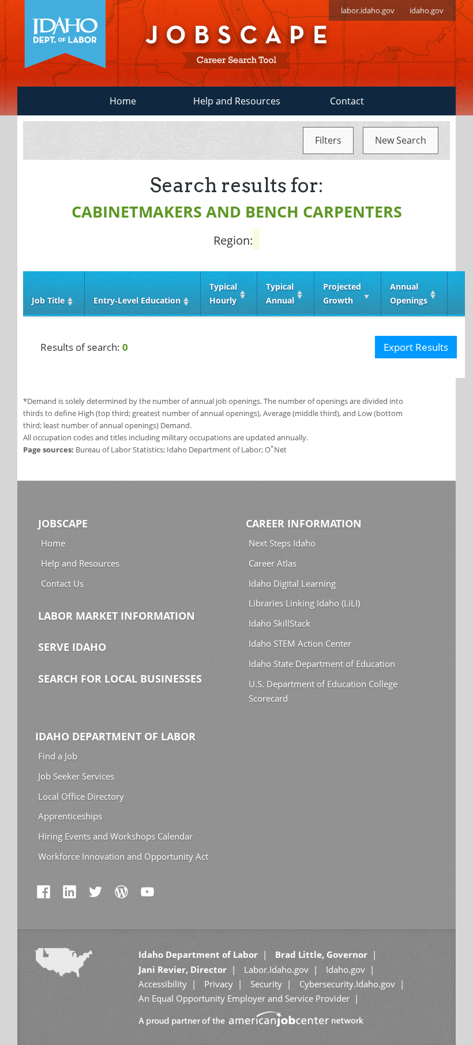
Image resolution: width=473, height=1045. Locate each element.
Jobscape (63, 523)
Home (123, 101)
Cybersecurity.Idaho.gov (347, 984)
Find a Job (57, 756)
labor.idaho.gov (368, 10)
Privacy (218, 984)
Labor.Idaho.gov (276, 969)
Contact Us (62, 583)
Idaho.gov (345, 969)
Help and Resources (236, 101)
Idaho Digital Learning (292, 583)
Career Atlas (272, 563)
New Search (400, 140)
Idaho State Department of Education (322, 663)
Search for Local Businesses (120, 679)
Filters (328, 140)
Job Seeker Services (76, 776)
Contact (347, 101)
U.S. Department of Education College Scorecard (323, 691)
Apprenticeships (70, 816)
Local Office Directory (81, 796)
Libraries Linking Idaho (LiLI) (304, 603)
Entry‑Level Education (137, 300)
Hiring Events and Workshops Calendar (115, 836)
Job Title (48, 300)
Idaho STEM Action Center (300, 643)
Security (266, 984)
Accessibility (162, 984)
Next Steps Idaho (282, 543)
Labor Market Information (116, 616)
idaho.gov (427, 10)
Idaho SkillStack (279, 623)
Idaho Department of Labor (115, 736)
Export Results (416, 347)
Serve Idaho (72, 647)
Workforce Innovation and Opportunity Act (123, 856)
